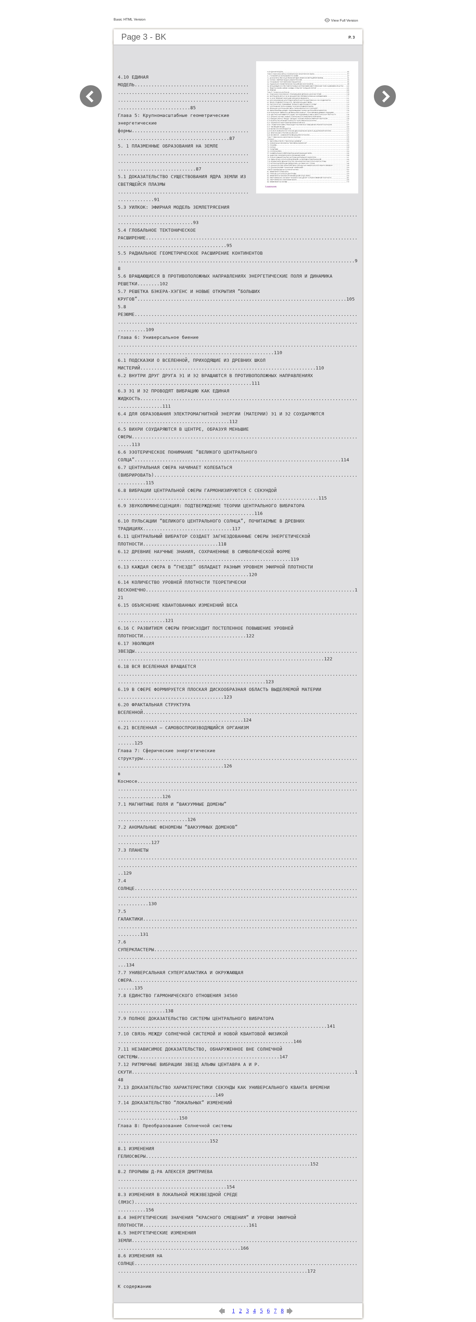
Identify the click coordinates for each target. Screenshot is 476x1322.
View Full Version (344, 20)
